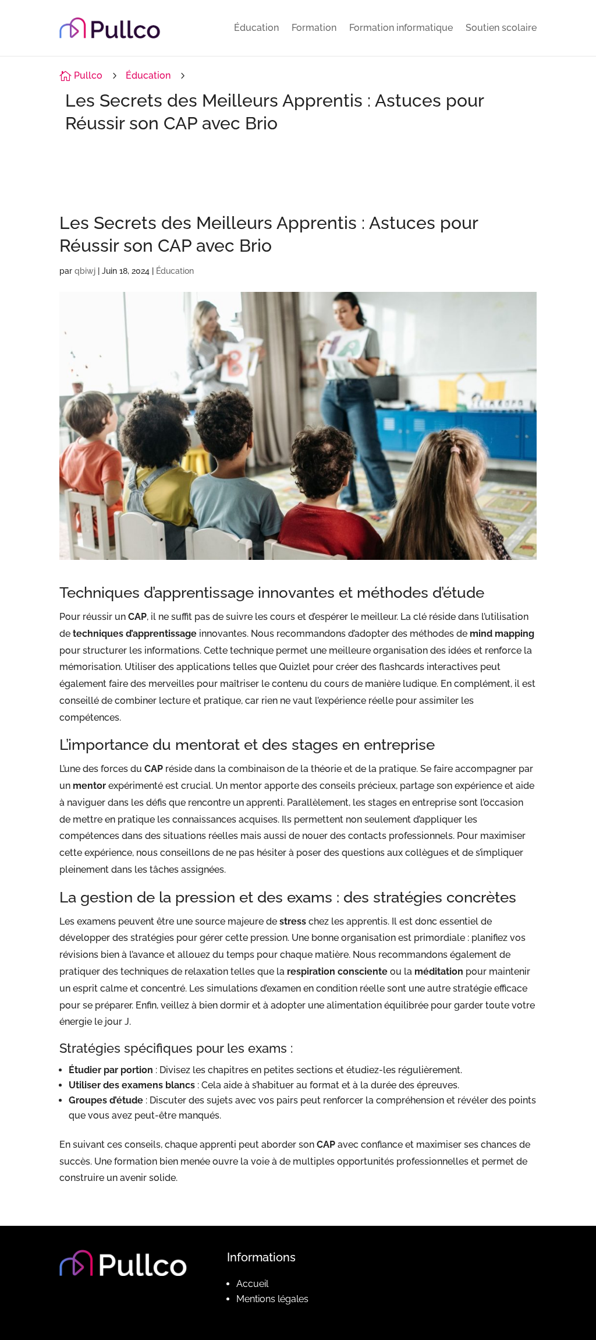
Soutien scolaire (501, 27)
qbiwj (84, 271)
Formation (314, 27)
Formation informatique (401, 27)
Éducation (256, 27)
